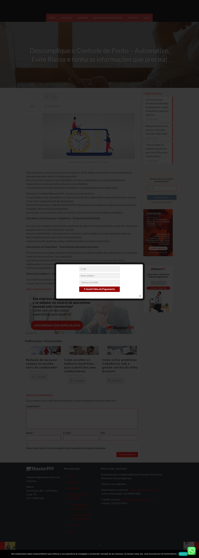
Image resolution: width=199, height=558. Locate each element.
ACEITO (183, 554)
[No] (195, 554)
